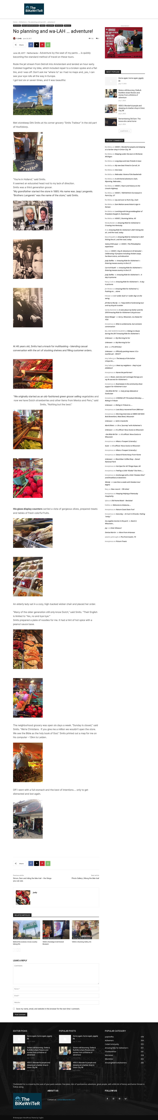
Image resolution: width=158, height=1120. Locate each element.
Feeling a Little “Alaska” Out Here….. (129, 470)
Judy (19, 38)
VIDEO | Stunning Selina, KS (81, 942)
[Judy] (14, 38)
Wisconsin (67, 25)
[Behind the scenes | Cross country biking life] (26, 929)
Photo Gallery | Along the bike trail (85, 878)
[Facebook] (30, 44)
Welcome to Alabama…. (122, 505)
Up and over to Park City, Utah (126, 200)
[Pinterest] (42, 44)
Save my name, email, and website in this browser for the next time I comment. (48, 1009)
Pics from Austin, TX (128, 537)
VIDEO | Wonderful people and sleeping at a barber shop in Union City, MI (131, 108)
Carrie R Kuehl (110, 268)
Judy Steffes (109, 260)
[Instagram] (113, 1098)
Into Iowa (118, 170)
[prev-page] (14, 950)
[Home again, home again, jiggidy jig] (111, 81)
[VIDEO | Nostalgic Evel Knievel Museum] (56, 929)
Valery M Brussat (111, 244)
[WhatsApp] (47, 44)
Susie (107, 446)
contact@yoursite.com (66, 1099)
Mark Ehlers (109, 425)
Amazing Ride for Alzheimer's (82, 938)
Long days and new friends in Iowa (128, 161)
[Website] (119, 1098)
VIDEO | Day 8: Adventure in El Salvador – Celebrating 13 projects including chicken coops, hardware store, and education (124, 253)
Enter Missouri (116, 528)
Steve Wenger (110, 317)
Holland (42, 25)
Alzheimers (23, 22)
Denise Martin (110, 532)
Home (15, 22)
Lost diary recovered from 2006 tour (129, 409)
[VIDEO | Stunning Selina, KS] (85, 929)
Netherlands (59, 25)
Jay (106, 528)
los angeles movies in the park (116, 521)
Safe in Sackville (122, 421)
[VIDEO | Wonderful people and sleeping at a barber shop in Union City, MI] (111, 109)
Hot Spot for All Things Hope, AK (128, 466)
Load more (124, 131)
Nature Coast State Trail (125, 509)
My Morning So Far (123, 338)
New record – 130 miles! (120, 489)
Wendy (107, 482)
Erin (106, 347)
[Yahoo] (125, 1098)
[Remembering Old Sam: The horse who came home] (111, 122)
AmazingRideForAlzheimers (30, 25)
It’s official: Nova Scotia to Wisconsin (129, 430)
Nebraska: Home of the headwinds (128, 174)
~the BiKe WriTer (111, 391)
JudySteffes (50, 25)
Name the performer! (124, 372)
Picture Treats (121, 541)
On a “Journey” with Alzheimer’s (129, 425)
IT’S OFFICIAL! (116, 347)
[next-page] (18, 950)
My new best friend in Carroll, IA (127, 165)
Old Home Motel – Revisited (121, 500)
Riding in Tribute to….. (124, 405)
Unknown (108, 338)
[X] (36, 44)
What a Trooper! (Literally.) (126, 441)
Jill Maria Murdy (111, 303)
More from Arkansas (127, 532)
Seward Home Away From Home (128, 455)
